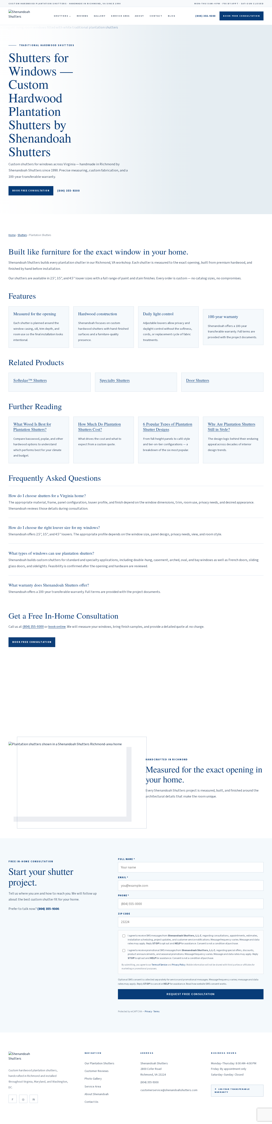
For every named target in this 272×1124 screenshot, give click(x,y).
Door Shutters (197, 380)
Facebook (12, 1099)
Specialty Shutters (115, 380)
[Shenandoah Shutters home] (21, 16)
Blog (171, 15)
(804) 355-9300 (205, 16)
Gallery (99, 15)
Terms (156, 1011)
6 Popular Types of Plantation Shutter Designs (167, 426)
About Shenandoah (97, 1094)
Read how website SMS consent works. (206, 984)
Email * (123, 877)
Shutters (62, 15)
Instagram (23, 1099)
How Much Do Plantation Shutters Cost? (99, 426)
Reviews (82, 15)
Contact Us (91, 1102)
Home (12, 235)
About (139, 15)
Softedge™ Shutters (30, 380)
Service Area (120, 15)
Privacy (148, 1011)
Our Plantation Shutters (99, 1063)
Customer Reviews (97, 1071)
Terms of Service (159, 964)
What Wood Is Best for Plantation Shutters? (32, 426)
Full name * (126, 859)
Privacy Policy (178, 964)
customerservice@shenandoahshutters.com (168, 1090)
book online (57, 626)
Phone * (123, 895)
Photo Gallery (93, 1079)
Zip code (124, 914)
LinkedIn (34, 1099)
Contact (156, 15)
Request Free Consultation (191, 994)
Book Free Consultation (241, 15)
